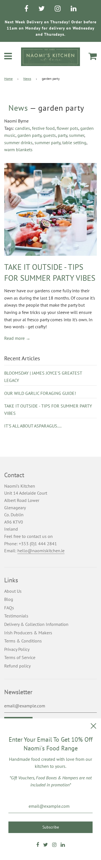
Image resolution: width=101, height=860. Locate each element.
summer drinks (18, 142)
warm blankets (18, 149)
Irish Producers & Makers (28, 632)
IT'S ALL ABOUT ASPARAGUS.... (32, 426)
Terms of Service (19, 657)
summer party (47, 142)
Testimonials (16, 616)
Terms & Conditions (23, 641)
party (62, 135)
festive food (43, 128)
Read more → (17, 338)
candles (22, 128)
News (27, 78)
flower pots (67, 128)
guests (49, 135)
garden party (29, 135)
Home (8, 78)
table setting (74, 142)
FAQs (9, 607)
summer (76, 135)
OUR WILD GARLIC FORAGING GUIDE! (40, 393)
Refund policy (17, 666)
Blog (8, 599)
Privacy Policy (16, 649)
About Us (13, 591)
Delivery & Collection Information (36, 624)
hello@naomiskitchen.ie (41, 550)
